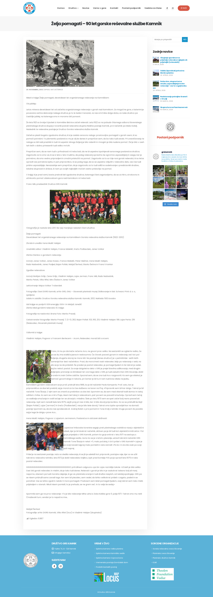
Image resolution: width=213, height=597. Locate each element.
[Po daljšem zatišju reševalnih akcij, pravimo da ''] (182, 171)
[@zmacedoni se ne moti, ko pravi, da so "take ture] (170, 194)
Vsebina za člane (153, 8)
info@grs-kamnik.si (62, 553)
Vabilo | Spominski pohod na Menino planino (172, 71)
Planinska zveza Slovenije (164, 553)
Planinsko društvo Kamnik (164, 558)
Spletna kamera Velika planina (109, 549)
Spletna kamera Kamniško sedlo (110, 553)
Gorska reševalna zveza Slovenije (167, 549)
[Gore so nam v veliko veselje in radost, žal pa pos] (158, 182)
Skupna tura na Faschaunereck (173, 107)
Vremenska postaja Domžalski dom (112, 562)
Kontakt (114, 8)
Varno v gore (99, 8)
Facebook (54, 566)
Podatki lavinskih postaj (106, 567)
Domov (61, 8)
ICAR (155, 562)
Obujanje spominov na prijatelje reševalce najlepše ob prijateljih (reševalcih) (173, 59)
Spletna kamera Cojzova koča (109, 558)
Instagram (60, 566)
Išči (184, 39)
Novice (85, 8)
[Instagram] (173, 8)
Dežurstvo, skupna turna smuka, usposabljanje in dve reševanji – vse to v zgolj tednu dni (170, 84)
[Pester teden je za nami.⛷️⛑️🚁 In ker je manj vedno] (158, 194)
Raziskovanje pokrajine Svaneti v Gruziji (173, 97)
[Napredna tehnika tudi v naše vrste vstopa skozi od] (182, 182)
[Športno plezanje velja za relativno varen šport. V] (170, 171)
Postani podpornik (131, 8)
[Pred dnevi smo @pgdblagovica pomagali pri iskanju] (158, 171)
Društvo (73, 8)
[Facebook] (167, 8)
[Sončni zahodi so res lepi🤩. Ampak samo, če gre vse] (182, 194)
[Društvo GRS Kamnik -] (29, 8)
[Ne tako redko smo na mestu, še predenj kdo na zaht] (170, 182)
